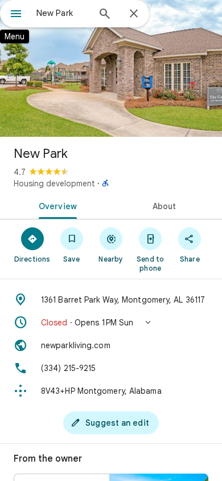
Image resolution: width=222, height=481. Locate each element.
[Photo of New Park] (111, 68)
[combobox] (62, 13)
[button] (111, 322)
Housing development (54, 183)
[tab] (55, 205)
